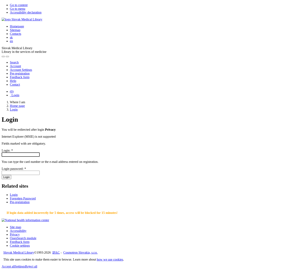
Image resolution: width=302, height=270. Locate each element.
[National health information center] (25, 220)
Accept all (8, 266)
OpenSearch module (23, 238)
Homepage (17, 26)
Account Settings (21, 69)
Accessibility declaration (25, 12)
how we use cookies (110, 259)
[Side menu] (3, 56)
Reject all (31, 266)
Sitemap (15, 30)
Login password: (14, 168)
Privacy (15, 234)
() (12, 91)
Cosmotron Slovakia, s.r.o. (80, 252)
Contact (15, 84)
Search (14, 62)
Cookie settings (20, 245)
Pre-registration (20, 73)
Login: (7, 150)
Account (15, 66)
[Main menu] (7, 56)
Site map (15, 227)
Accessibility (18, 231)
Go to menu (17, 8)
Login (14, 95)
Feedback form (19, 77)
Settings (20, 266)
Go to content (19, 5)
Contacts (15, 33)
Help (13, 81)
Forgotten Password (23, 198)
